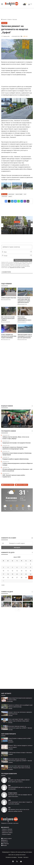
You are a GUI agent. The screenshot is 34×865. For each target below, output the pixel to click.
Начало (4, 19)
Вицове (5, 845)
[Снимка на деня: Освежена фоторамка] (6, 605)
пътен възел (4, 196)
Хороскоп (5, 842)
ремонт (10, 196)
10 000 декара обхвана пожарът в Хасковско (20, 752)
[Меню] (2, 4)
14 (21, 571)
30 (30, 577)
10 (3, 571)
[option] (17, 226)
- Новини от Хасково (6, 829)
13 (17, 571)
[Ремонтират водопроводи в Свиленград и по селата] (25, 311)
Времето (5, 840)
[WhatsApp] (18, 201)
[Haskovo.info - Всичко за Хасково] (11, 4)
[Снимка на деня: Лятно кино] (17, 598)
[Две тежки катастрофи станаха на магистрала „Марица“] (8, 311)
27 (17, 577)
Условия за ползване (11, 857)
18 (8, 574)
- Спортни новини (6, 834)
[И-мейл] (28, 201)
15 (26, 571)
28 (21, 577)
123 (9, 808)
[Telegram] (21, 201)
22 (26, 574)
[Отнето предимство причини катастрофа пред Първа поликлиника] (8, 329)
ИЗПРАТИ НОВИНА (22, 485)
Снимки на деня (7, 838)
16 (30, 571)
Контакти (26, 857)
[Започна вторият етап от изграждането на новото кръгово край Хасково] (25, 329)
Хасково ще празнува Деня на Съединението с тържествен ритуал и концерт (17, 227)
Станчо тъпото (12, 793)
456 (9, 800)
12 (12, 571)
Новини (10, 19)
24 (3, 577)
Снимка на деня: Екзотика (8, 298)
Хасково (15, 19)
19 (12, 574)
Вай (9, 778)
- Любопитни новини (6, 833)
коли (25, 194)
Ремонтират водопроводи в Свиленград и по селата (24, 318)
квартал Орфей (19, 194)
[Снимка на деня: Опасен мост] (17, 605)
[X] (9, 201)
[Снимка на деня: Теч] (28, 605)
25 (8, 577)
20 (17, 574)
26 (12, 577)
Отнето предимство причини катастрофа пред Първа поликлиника (8, 336)
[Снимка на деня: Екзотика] (8, 292)
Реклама (20, 857)
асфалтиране (11, 194)
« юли (2, 585)
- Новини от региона (6, 831)
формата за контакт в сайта (17, 267)
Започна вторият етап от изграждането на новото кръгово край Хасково (25, 336)
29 (26, 577)
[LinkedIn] (12, 201)
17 (3, 574)
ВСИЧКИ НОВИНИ (8, 485)
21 (21, 574)
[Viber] (25, 201)
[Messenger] (15, 201)
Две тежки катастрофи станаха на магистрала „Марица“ (8, 318)
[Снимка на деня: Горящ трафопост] (28, 598)
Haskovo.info (6, 36)
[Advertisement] (17, 360)
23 (30, 574)
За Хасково (6, 844)
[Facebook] (6, 201)
